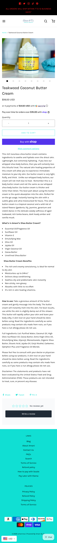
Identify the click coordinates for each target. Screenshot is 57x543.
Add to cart (28, 133)
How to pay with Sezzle (28, 471)
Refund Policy (28, 496)
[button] (28, 58)
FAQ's (28, 454)
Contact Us (28, 450)
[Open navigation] (4, 21)
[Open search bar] (45, 21)
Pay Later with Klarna (28, 476)
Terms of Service (28, 463)
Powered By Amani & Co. (36, 534)
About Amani (28, 445)
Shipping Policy (28, 500)
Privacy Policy (28, 491)
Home (4, 33)
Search (28, 458)
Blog (29, 441)
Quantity (6, 117)
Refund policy (28, 467)
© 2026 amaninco (18, 534)
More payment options (28, 148)
